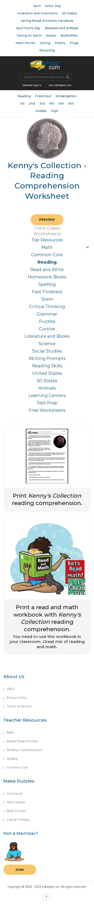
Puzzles (47, 321)
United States (47, 373)
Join (20, 870)
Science (47, 343)
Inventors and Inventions (37, 13)
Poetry (60, 43)
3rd (42, 103)
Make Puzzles (18, 781)
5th (61, 103)
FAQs (10, 689)
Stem (47, 299)
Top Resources (47, 240)
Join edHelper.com (60, 85)
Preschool (43, 96)
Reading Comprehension (24, 750)
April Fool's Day (28, 28)
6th (71, 103)
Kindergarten (66, 96)
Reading (24, 96)
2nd (32, 103)
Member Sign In (32, 85)
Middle (41, 111)
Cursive (47, 328)
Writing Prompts (47, 358)
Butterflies (69, 35)
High (54, 111)
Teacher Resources (25, 720)
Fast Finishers (47, 291)
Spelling (47, 284)
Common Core (47, 254)
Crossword (15, 793)
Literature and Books (47, 336)
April (37, 6)
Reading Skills (47, 365)
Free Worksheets (47, 410)
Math (47, 247)
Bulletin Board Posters (23, 741)
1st (22, 103)
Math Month (25, 43)
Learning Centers (47, 395)
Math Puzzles (16, 811)
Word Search (16, 802)
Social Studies (47, 351)
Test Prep (47, 402)
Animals (47, 388)
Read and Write (47, 269)
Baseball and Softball (61, 28)
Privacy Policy (16, 698)
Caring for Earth (29, 35)
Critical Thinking (47, 306)
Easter (51, 35)
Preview (47, 220)
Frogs (74, 43)
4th (51, 103)
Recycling (47, 50)
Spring (45, 43)
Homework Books (47, 277)
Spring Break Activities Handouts (47, 21)
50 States (69, 13)
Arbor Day (53, 6)
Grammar (47, 314)
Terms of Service (19, 706)
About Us (13, 676)
